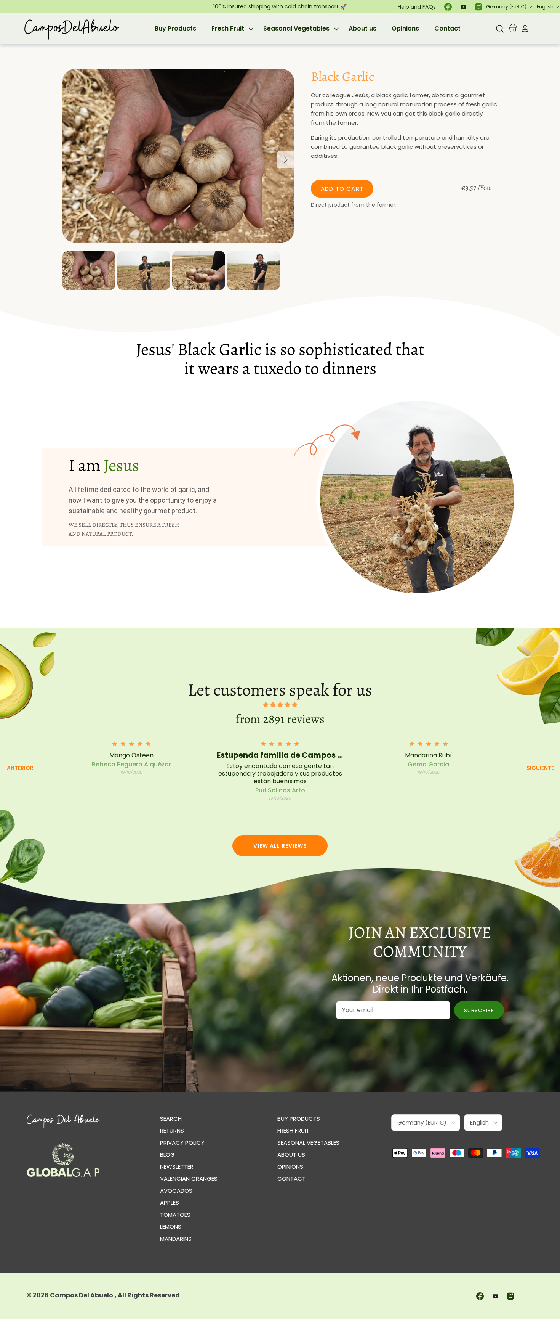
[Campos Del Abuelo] (71, 29)
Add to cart (342, 189)
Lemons (170, 1227)
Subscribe (479, 1010)
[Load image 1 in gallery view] (178, 156)
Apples (169, 1203)
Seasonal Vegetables (296, 28)
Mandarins (176, 1239)
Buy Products (175, 28)
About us (362, 28)
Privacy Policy (182, 1143)
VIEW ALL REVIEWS (280, 846)
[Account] (523, 28)
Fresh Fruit (227, 28)
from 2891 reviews (280, 718)
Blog (167, 1154)
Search (171, 1119)
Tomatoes (175, 1215)
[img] (280, 704)
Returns (172, 1130)
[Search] (499, 28)
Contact (447, 28)
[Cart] (512, 29)
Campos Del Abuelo (81, 1295)
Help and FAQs (417, 7)
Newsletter (177, 1167)
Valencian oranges (189, 1178)
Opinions (405, 28)
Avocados (176, 1191)
